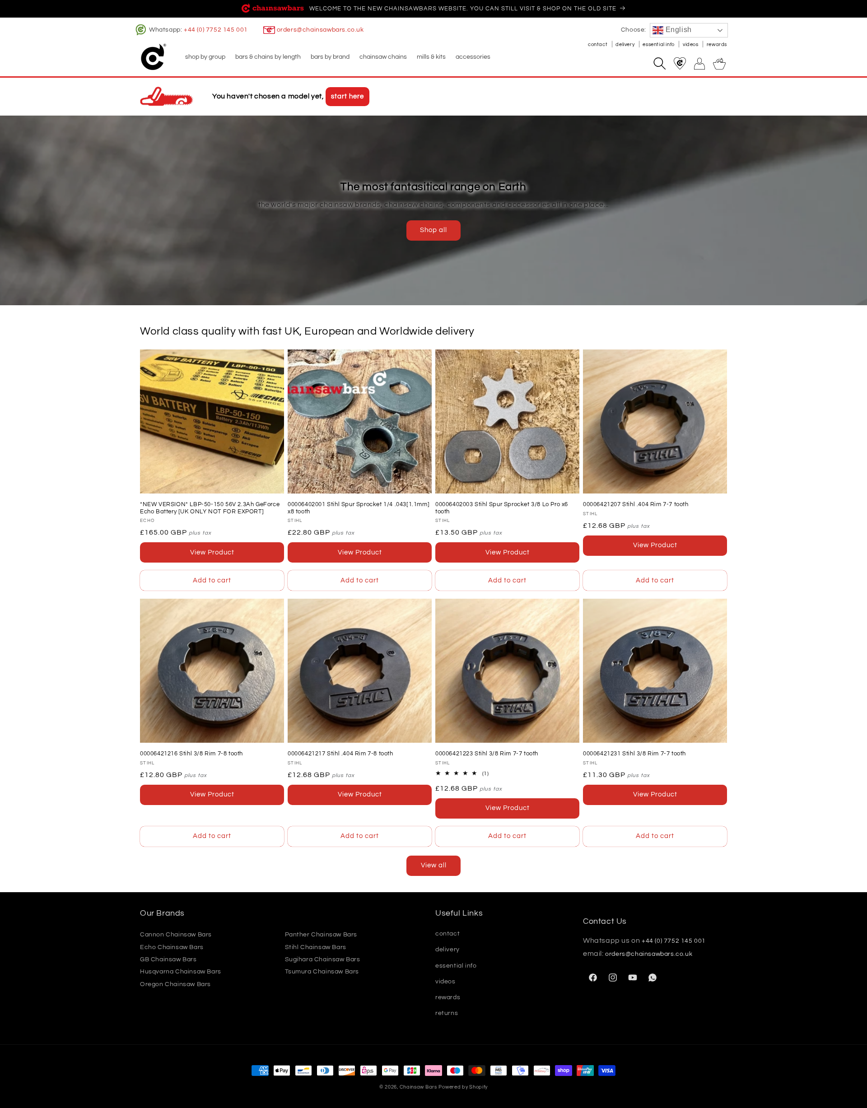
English (677, 29)
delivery (625, 44)
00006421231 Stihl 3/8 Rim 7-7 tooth (634, 753)
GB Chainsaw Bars (168, 959)
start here (347, 96)
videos (691, 44)
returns (446, 1013)
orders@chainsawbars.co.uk (320, 30)
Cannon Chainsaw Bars (176, 934)
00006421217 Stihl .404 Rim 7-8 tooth (340, 753)
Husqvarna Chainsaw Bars (180, 972)
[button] (205, 56)
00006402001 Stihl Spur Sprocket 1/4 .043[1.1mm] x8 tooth (358, 508)
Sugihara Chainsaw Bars (322, 959)
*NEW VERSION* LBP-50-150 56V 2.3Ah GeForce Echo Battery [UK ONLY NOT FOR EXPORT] (210, 508)
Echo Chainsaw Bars (172, 947)
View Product (212, 552)
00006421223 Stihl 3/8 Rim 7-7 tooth (486, 753)
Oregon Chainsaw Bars (175, 984)
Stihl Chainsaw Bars (315, 947)
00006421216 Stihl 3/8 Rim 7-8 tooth (191, 753)
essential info (659, 44)
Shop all (433, 230)
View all (434, 865)
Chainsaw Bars (418, 1087)
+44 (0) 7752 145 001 (216, 30)
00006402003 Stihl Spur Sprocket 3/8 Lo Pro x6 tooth (501, 508)
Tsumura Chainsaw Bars (322, 972)
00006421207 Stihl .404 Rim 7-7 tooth (636, 504)
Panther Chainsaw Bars (321, 934)
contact (598, 44)
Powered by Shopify (463, 1087)
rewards (717, 44)
